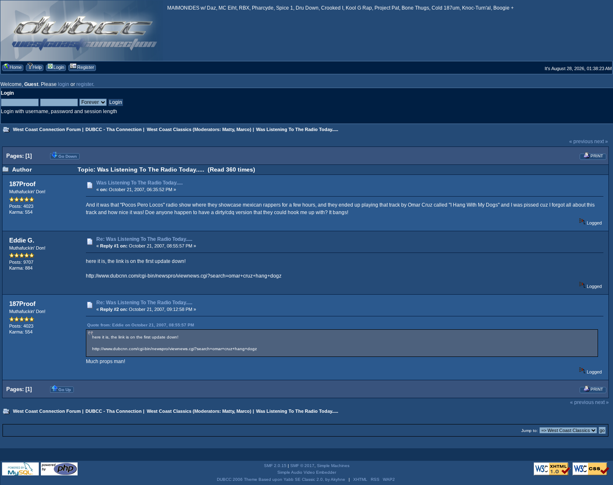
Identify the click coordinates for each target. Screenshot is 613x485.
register (84, 84)
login (63, 84)
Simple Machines (333, 465)
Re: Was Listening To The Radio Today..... (144, 239)
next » (601, 141)
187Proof (22, 183)
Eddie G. (21, 240)
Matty (228, 129)
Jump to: (529, 430)
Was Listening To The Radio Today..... (139, 183)
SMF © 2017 (302, 465)
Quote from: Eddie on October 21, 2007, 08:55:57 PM (140, 325)
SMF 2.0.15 (275, 465)
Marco (243, 129)
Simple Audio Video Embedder (306, 472)
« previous (581, 141)
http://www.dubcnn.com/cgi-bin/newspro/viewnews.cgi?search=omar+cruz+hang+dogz (183, 276)
